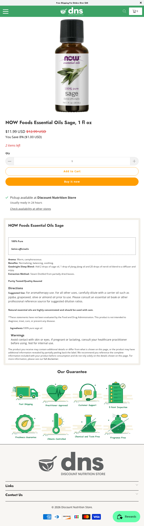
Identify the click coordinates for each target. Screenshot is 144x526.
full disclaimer (51, 358)
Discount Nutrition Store (76, 507)
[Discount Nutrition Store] (72, 11)
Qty (7, 153)
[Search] (124, 11)
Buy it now (72, 181)
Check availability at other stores (30, 209)
